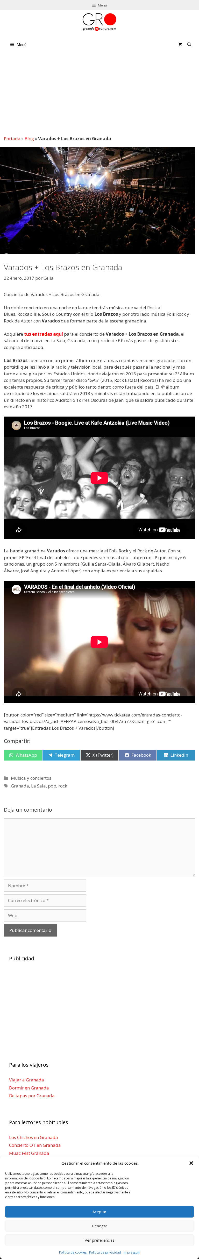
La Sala (38, 786)
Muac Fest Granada (29, 1153)
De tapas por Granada (32, 1096)
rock (62, 786)
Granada (20, 786)
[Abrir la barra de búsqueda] (189, 44)
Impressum (132, 1252)
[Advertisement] (99, 93)
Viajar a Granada (26, 1080)
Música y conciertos (31, 778)
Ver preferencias (100, 1240)
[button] (191, 1163)
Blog (29, 139)
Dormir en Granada (29, 1088)
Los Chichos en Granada (33, 1137)
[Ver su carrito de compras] (180, 44)
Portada (12, 139)
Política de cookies (73, 1252)
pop (52, 786)
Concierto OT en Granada (35, 1145)
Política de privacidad (105, 1252)
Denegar (99, 1225)
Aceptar (99, 1211)
